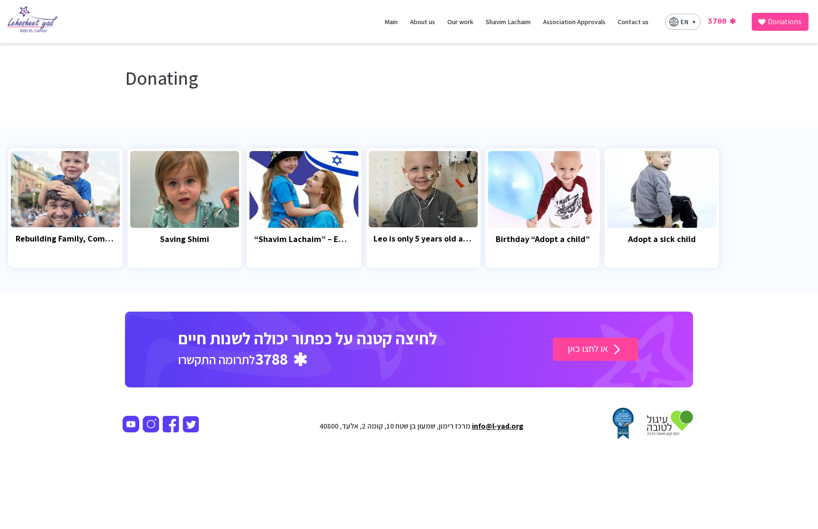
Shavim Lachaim (508, 22)
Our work (460, 22)
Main (391, 22)
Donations (784, 22)
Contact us (633, 22)
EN (684, 22)
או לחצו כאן (589, 348)
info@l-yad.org (498, 426)
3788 (718, 21)
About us (422, 22)
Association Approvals (574, 22)
